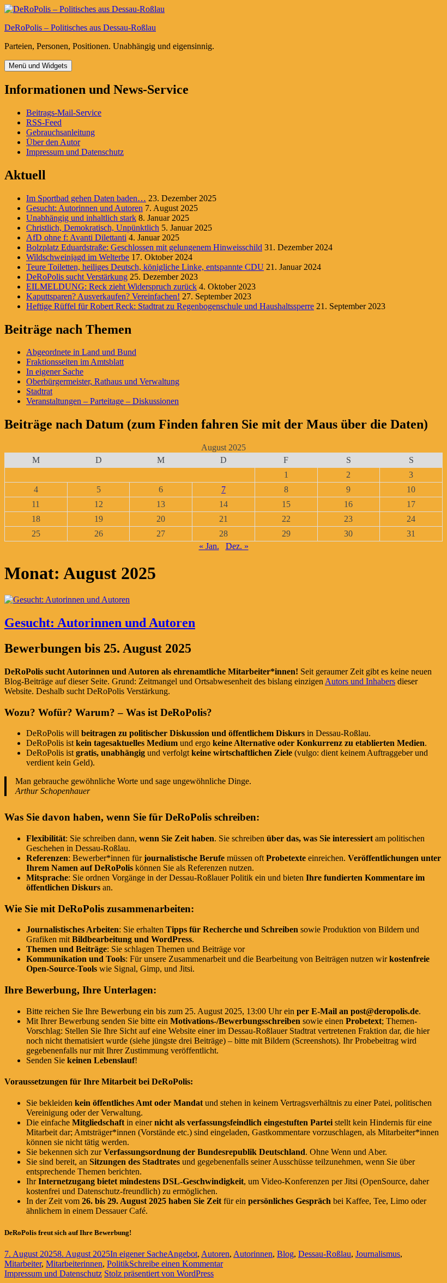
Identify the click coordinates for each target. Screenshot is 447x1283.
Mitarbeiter (22, 1263)
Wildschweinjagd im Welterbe (77, 257)
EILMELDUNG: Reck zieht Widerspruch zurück (111, 286)
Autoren (215, 1253)
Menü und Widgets (38, 66)
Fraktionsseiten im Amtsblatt (75, 361)
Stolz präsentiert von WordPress (159, 1273)
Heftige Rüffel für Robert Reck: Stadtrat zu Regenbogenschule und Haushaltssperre (170, 306)
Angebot (182, 1253)
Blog (285, 1253)
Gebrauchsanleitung (60, 132)
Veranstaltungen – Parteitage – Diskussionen (102, 401)
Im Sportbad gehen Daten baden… (86, 198)
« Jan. (209, 546)
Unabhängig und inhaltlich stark (81, 217)
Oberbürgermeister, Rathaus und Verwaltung (102, 381)
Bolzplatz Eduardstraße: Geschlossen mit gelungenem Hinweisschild (144, 247)
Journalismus (377, 1253)
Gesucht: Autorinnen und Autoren (84, 208)
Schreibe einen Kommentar (176, 1263)
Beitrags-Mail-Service (63, 112)
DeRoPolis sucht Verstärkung (77, 276)
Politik (118, 1263)
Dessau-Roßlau (324, 1253)
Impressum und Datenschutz (75, 151)
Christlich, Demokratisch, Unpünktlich (92, 227)
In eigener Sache (54, 371)
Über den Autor (53, 142)
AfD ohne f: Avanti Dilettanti (76, 237)
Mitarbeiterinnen (74, 1263)
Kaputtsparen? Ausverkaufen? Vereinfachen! (103, 296)
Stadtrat (39, 391)
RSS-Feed (44, 122)
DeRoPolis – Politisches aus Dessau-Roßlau (80, 27)
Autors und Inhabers (360, 681)
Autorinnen (253, 1253)
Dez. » (237, 546)
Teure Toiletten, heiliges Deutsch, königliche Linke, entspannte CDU (145, 267)
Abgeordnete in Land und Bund (81, 352)
